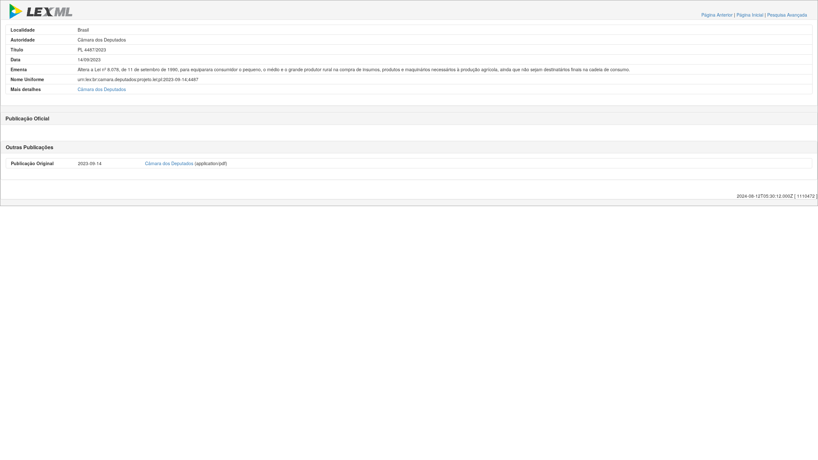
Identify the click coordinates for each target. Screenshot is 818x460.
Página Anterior (717, 15)
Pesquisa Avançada (787, 15)
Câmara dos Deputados (102, 89)
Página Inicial (750, 15)
